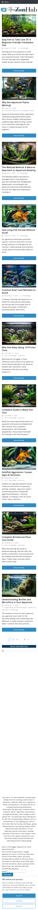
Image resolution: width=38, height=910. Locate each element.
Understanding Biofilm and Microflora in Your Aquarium (17, 601)
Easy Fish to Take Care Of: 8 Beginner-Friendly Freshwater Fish (18, 42)
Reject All (19, 906)
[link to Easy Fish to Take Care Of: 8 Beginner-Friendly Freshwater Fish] (19, 25)
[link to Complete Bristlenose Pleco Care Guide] (19, 522)
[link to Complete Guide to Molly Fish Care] (19, 395)
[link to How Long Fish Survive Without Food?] (19, 215)
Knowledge (24, 48)
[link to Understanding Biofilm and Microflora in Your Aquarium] (19, 585)
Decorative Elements (11, 110)
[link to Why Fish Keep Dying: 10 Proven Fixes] (19, 333)
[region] (19, 893)
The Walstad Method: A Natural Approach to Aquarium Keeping (19, 168)
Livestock (21, 355)
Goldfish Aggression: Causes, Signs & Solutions (17, 473)
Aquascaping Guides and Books (15, 607)
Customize (19, 901)
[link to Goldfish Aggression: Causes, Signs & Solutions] (19, 458)
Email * (4, 871)
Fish (5, 355)
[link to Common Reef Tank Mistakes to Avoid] (19, 275)
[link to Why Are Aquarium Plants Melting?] (19, 88)
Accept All (19, 896)
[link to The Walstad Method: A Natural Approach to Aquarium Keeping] (19, 153)
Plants (32, 110)
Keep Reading (19, 71)
